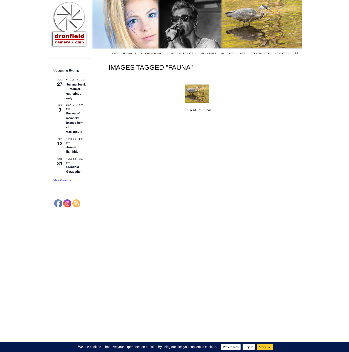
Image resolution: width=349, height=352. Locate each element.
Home (114, 53)
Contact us (282, 53)
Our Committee (260, 53)
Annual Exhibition (73, 149)
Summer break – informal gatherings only (76, 91)
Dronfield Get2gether (74, 169)
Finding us (129, 53)
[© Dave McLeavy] (197, 94)
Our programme (151, 53)
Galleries (227, 53)
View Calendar (62, 180)
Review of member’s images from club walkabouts (74, 122)
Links (242, 53)
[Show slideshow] (197, 109)
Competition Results (180, 53)
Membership (208, 53)
